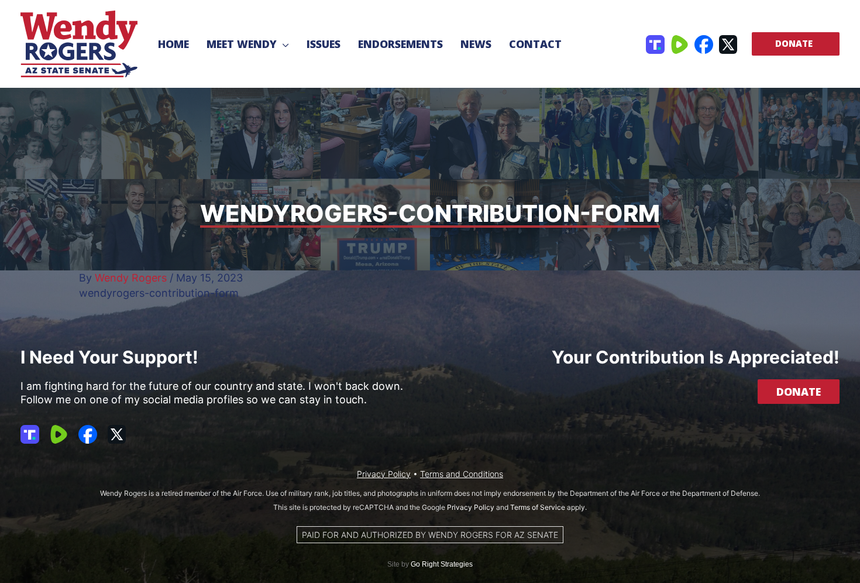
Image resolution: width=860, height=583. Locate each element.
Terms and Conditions (461, 474)
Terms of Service (537, 507)
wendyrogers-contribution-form (159, 293)
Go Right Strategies (442, 564)
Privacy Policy (384, 474)
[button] (283, 43)
